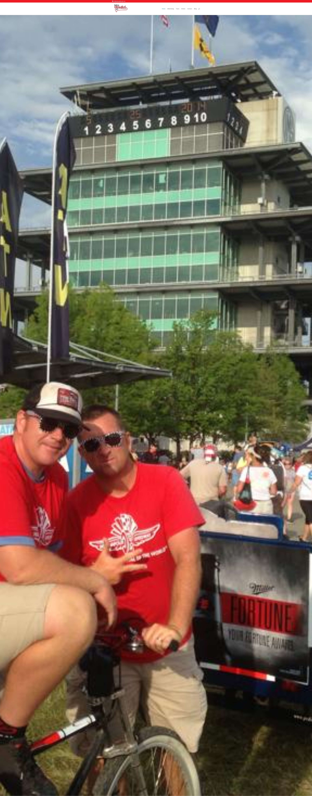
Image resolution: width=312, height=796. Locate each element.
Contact (189, 8)
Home (163, 8)
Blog (195, 8)
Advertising (170, 8)
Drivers (183, 8)
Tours (177, 8)
